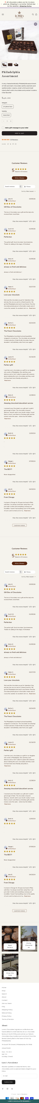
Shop (3, 991)
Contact (4, 1000)
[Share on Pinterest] (13, 144)
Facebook (17, 3)
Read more (32, 308)
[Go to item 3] (16, 64)
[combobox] (28, 191)
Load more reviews (19, 525)
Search (4, 994)
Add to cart (19, 133)
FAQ (3, 1006)
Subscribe (8, 1082)
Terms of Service (8, 1019)
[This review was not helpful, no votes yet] (33, 221)
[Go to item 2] (10, 64)
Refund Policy (7, 1013)
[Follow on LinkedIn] (12, 1089)
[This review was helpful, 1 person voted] (30, 426)
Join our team (7, 1003)
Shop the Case (10, 974)
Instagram (29, 3)
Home (4, 987)
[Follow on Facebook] (3, 1089)
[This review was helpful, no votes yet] (30, 221)
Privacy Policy (6, 1016)
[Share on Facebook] (8, 144)
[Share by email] (15, 144)
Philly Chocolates (29, 945)
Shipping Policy (7, 1010)
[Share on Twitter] (10, 144)
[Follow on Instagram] (7, 1089)
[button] (19, 1101)
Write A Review (19, 178)
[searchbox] (11, 186)
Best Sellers (10, 946)
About (4, 997)
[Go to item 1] (4, 64)
